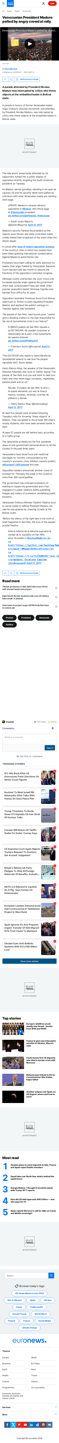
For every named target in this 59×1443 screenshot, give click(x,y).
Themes (6, 1351)
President (26, 617)
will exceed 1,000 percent (15, 464)
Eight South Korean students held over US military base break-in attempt (25, 597)
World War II (41, 1314)
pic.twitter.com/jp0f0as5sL (22, 215)
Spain (33, 1300)
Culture (5, 1381)
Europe (5, 1357)
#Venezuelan (17, 212)
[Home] (3, 11)
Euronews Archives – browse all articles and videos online (12, 1396)
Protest (9, 617)
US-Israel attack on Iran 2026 (29, 1293)
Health (5, 1375)
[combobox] (29, 1275)
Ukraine (48, 1300)
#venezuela (43, 215)
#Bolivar (26, 208)
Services (6, 1407)
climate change (29, 1328)
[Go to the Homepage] (10, 3)
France (26, 1321)
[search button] (51, 1275)
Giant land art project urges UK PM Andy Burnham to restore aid (25, 606)
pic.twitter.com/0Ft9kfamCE (23, 340)
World (17, 11)
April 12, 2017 (35, 224)
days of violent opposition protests (35, 246)
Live (52, 3)
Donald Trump (19, 1314)
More (4, 1414)
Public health (36, 1307)
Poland (11, 1321)
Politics (9, 624)
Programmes (8, 1387)
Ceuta (19, 1307)
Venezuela (26, 11)
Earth (4, 1369)
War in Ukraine (14, 1300)
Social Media (44, 1321)
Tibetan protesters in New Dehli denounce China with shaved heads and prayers (25, 587)
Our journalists (38, 1387)
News (9, 11)
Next (33, 1369)
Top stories (11, 1018)
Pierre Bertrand (11, 69)
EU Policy (35, 1363)
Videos (34, 1381)
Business (6, 1363)
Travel (34, 1375)
